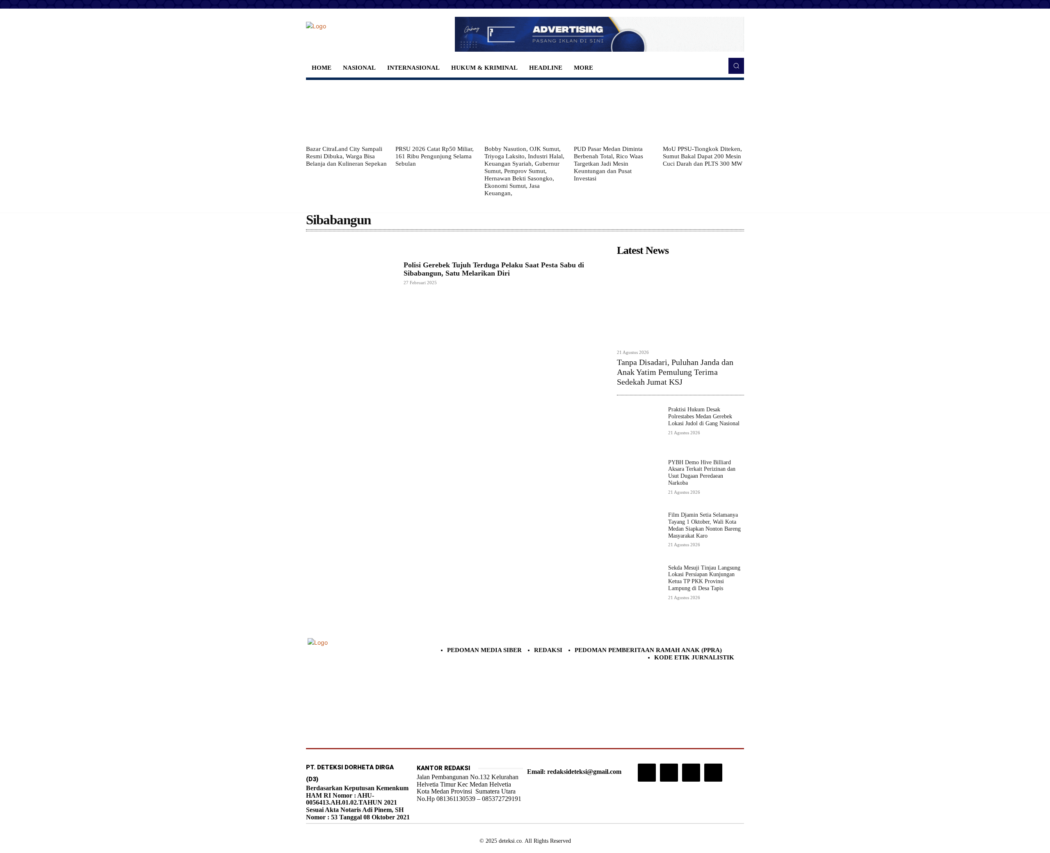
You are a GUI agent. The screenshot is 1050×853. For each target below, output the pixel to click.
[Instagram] (647, 773)
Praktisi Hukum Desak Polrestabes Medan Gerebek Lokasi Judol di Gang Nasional (704, 416)
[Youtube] (713, 773)
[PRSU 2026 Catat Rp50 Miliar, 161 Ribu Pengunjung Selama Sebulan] (436, 112)
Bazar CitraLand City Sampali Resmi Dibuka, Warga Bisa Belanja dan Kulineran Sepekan (346, 156)
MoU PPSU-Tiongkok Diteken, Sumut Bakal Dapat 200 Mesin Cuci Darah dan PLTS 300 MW (702, 156)
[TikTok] (669, 773)
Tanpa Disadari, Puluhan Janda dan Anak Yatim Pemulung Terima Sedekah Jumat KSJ (675, 372)
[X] (691, 773)
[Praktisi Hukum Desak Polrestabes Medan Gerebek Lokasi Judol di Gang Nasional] (639, 428)
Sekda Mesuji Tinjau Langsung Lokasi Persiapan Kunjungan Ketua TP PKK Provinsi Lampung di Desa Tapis (704, 578)
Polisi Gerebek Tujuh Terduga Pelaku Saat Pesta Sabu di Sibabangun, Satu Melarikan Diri (494, 269)
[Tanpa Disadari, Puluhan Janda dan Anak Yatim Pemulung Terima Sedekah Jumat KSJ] (680, 302)
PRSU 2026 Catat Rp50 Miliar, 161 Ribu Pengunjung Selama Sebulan (434, 156)
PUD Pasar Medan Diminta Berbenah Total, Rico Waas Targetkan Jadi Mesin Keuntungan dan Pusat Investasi (608, 164)
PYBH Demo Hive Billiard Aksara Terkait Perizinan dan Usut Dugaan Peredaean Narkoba (701, 472)
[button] (736, 65)
